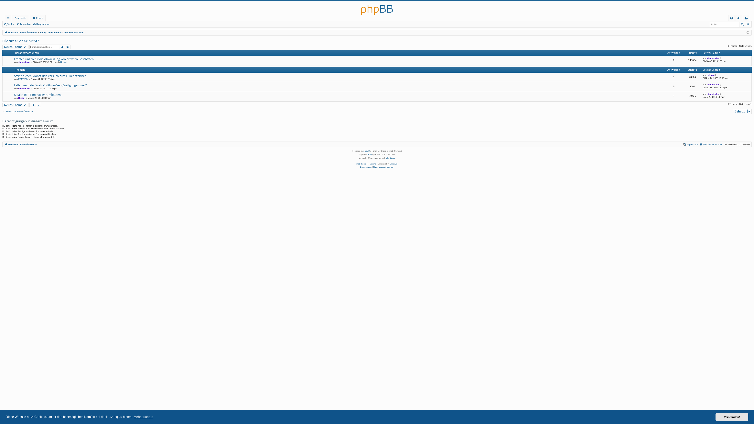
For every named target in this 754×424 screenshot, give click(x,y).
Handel (63, 62)
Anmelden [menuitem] (739, 18)
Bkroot (21, 98)
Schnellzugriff (9, 18)
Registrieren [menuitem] (747, 18)
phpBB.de (390, 158)
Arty (370, 154)
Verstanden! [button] (732, 417)
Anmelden (25, 24)
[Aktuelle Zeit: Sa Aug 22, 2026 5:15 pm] (748, 32)
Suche (10, 24)
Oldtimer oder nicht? (20, 41)
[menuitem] (731, 18)
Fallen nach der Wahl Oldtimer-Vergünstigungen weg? (50, 85)
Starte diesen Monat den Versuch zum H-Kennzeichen (50, 76)
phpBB (366, 151)
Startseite (20, 18)
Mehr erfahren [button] (143, 417)
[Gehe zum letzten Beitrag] (720, 58)
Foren (39, 18)
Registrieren (42, 24)
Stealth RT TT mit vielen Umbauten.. (38, 95)
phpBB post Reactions (366, 164)
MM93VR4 (23, 79)
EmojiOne (394, 164)
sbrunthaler (24, 62)
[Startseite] (377, 8)
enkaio (710, 75)
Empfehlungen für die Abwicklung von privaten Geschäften (54, 59)
